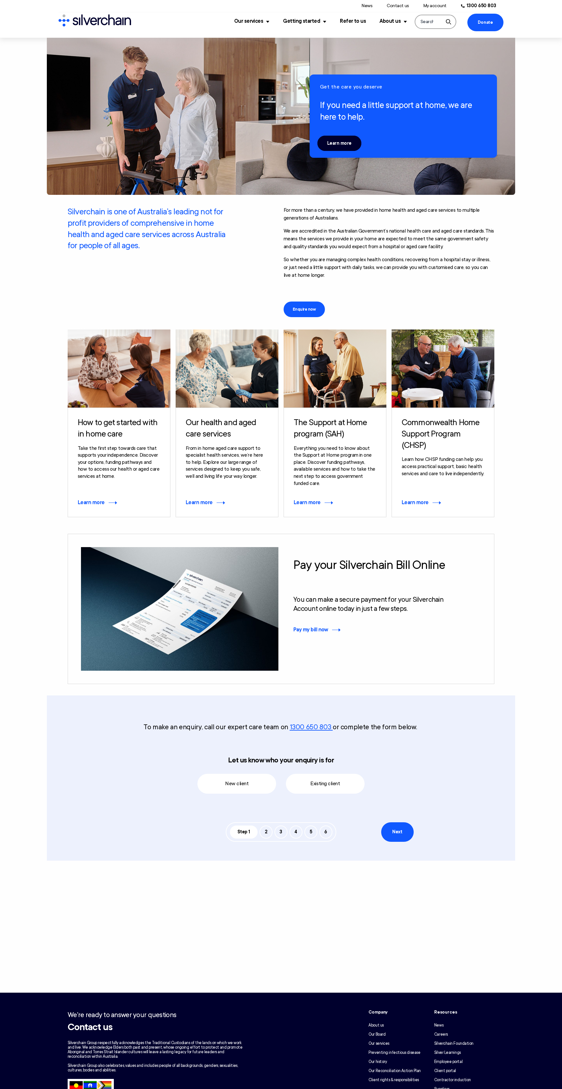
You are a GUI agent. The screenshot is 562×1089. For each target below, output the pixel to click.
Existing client (325, 783)
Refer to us (353, 21)
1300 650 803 (481, 6)
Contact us (398, 6)
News (367, 6)
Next (397, 832)
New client (236, 783)
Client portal (445, 1070)
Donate (485, 22)
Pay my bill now (310, 629)
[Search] (448, 22)
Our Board (376, 1034)
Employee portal (448, 1061)
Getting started (301, 21)
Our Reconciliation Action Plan (394, 1070)
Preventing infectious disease (394, 1052)
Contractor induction (452, 1079)
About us (390, 21)
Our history (377, 1061)
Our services (248, 21)
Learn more (339, 143)
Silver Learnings (447, 1052)
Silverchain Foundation (454, 1043)
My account (435, 6)
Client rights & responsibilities (393, 1079)
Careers (441, 1034)
